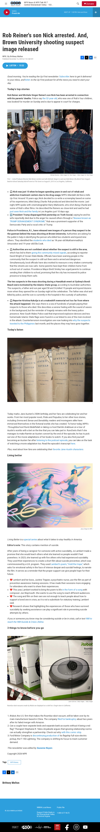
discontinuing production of (46, 735)
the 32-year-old (49, 98)
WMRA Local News (44, 807)
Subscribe (64, 76)
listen (27, 80)
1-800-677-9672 (63, 813)
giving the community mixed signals (49, 252)
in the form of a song (72, 589)
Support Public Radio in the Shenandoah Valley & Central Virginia (46, 814)
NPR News (14, 762)
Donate (90, 3)
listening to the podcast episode (52, 440)
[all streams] (96, 12)
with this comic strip (71, 732)
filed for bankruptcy (67, 719)
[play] (7, 12)
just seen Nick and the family (24, 211)
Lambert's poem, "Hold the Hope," (67, 564)
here (73, 443)
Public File (61, 807)
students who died (42, 240)
